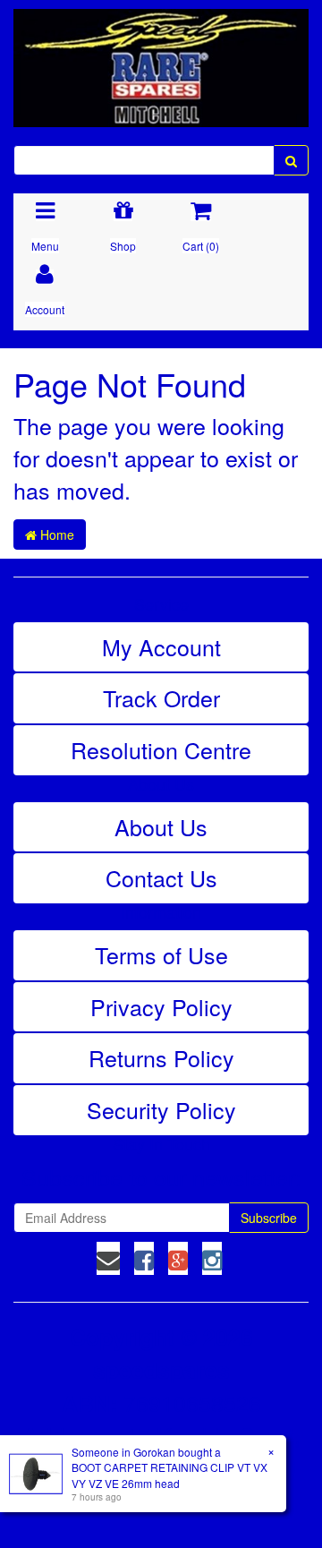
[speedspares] (161, 60)
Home (55, 534)
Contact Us (161, 877)
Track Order (161, 697)
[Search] (291, 160)
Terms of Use (161, 954)
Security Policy (161, 1109)
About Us (161, 826)
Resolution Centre (161, 749)
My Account (161, 646)
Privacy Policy (161, 1006)
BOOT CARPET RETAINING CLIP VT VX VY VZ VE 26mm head (169, 1474)
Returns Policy (161, 1057)
